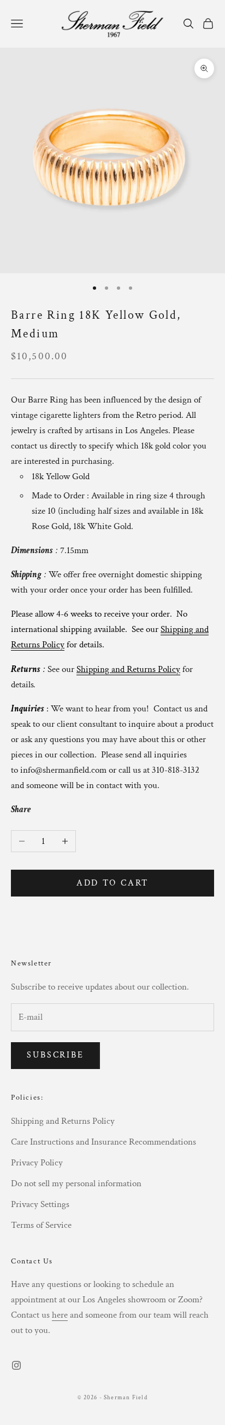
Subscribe (55, 1055)
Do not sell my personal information (76, 1183)
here (60, 1315)
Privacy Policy (37, 1163)
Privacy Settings (40, 1204)
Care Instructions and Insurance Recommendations (103, 1142)
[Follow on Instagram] (16, 1365)
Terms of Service (41, 1225)
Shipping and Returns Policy (63, 1121)
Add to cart (112, 883)
